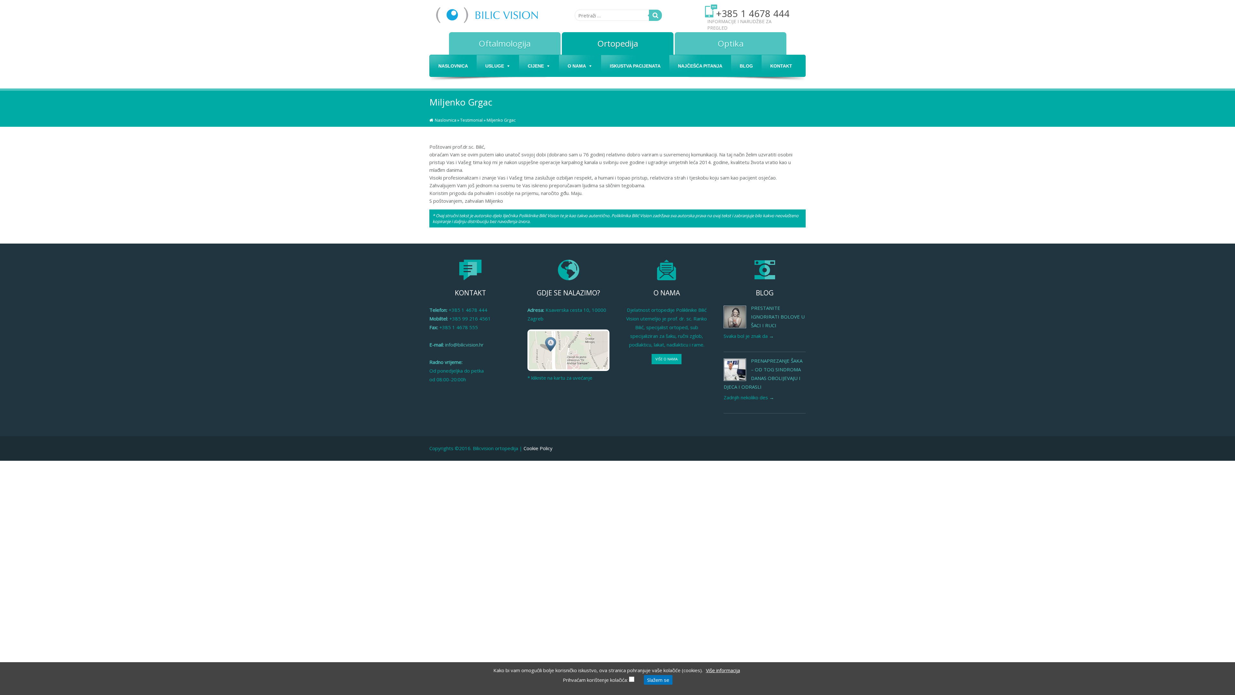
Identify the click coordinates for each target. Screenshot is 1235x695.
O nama (577, 66)
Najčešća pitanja (700, 66)
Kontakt (781, 66)
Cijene (536, 66)
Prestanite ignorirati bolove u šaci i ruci (778, 317)
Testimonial (471, 120)
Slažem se (658, 680)
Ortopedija (617, 43)
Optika (731, 43)
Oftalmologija (505, 43)
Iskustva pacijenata (635, 66)
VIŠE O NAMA (666, 359)
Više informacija (723, 670)
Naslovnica (453, 66)
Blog (746, 66)
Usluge (494, 66)
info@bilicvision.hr (464, 344)
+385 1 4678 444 (753, 13)
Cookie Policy (538, 448)
